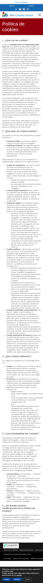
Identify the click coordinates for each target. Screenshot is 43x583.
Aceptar (6, 579)
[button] (39, 14)
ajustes (19, 575)
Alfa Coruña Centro (21, 15)
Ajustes (27, 579)
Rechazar (17, 579)
